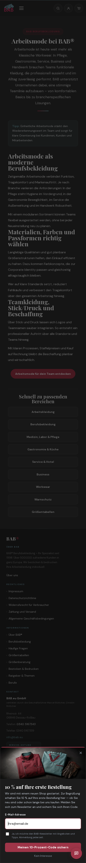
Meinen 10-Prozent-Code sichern (43, 847)
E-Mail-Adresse (15, 814)
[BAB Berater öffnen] (76, 853)
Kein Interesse (43, 856)
